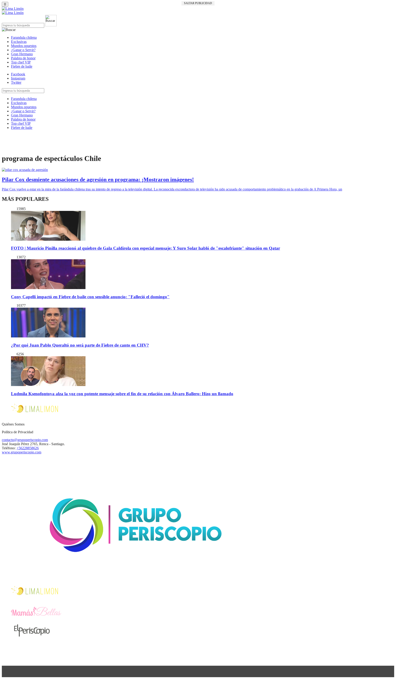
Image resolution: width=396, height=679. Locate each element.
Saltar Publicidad (198, 3)
